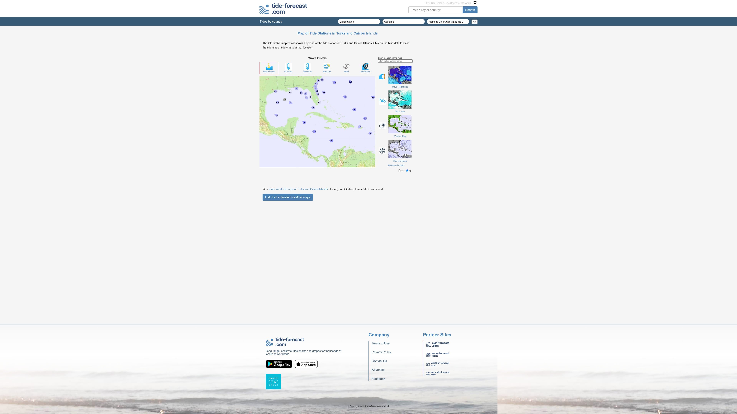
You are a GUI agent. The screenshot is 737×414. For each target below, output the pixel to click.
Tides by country (271, 21)
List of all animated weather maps (288, 197)
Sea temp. (307, 71)
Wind (346, 71)
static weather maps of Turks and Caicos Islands (298, 189)
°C (403, 171)
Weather (327, 71)
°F (410, 171)
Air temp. (288, 71)
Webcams (365, 71)
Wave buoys (269, 71)
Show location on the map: (390, 57)
